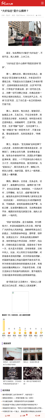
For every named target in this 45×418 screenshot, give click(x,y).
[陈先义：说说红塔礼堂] (32, 354)
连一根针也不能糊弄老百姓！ (32, 382)
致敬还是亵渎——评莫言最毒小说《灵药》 (18, 398)
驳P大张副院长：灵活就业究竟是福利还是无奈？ (12, 382)
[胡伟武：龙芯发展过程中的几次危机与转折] (12, 354)
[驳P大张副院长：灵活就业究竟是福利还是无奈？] (12, 373)
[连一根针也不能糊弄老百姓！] (32, 373)
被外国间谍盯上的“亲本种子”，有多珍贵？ (18, 394)
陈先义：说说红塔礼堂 (31, 362)
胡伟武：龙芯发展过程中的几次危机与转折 (11, 363)
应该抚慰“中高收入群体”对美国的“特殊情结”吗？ (20, 405)
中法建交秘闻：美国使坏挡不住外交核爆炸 (18, 401)
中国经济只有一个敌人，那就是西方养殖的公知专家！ (23, 411)
